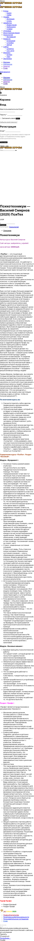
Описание (7, 230)
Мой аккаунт (5, 72)
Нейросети (11, 27)
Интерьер (10, 19)
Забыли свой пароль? (8, 122)
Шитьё (9, 45)
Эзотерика (7, 58)
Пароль (3, 115)
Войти (17, 118)
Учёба (9, 15)
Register (2, 146)
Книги (9, 13)
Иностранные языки (11, 33)
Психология (8, 35)
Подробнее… (5, 938)
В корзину (3, 225)
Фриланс (6, 53)
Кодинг (9, 55)
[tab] (18, 231)
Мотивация (11, 37)
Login (7, 146)
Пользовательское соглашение (15, 919)
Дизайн (6, 17)
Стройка (10, 43)
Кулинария (11, 41)
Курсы (5, 11)
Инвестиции (12, 25)
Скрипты (10, 49)
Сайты (5, 47)
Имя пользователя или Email (12, 109)
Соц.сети (10, 51)
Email (2, 131)
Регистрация (4, 142)
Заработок (7, 23)
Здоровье (7, 31)
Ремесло (6, 39)
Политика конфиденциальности (16, 917)
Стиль (9, 21)
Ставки (9, 29)
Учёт (8, 57)
